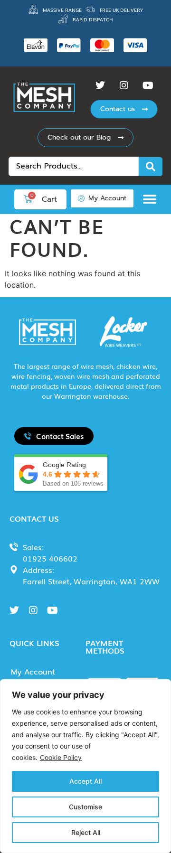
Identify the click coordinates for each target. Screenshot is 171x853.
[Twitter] (100, 85)
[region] (85, 766)
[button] (152, 199)
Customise (85, 807)
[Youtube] (147, 85)
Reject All (85, 832)
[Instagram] (124, 85)
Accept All (85, 781)
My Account (33, 672)
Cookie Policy (61, 757)
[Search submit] (150, 166)
